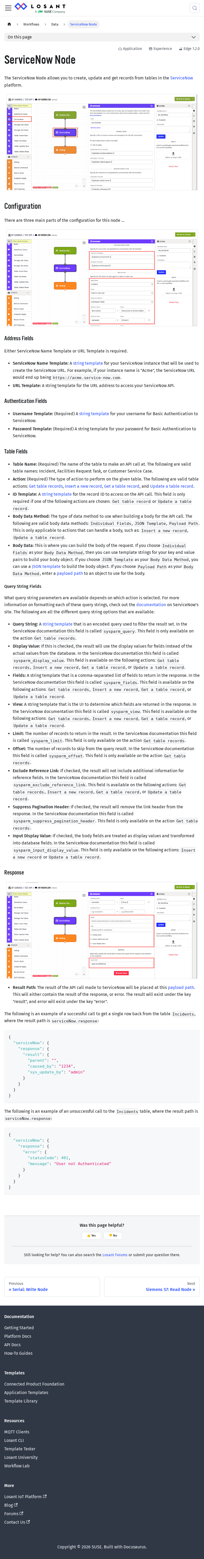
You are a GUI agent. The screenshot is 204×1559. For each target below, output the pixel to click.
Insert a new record (83, 486)
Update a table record (171, 486)
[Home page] (9, 24)
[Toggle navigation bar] (8, 8)
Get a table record (121, 486)
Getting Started (19, 1327)
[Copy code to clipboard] (193, 1036)
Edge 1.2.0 (192, 48)
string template (88, 363)
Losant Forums (115, 1255)
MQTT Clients (16, 1431)
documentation (151, 604)
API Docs (12, 1344)
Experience (163, 48)
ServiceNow (181, 77)
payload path (70, 573)
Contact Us (14, 1522)
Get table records (46, 486)
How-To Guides (18, 1353)
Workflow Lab (17, 1465)
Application (132, 48)
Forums (11, 1513)
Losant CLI (14, 1440)
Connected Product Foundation (34, 1384)
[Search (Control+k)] (195, 8)
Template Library (20, 1401)
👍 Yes (91, 1235)
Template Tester (19, 1448)
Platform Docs (17, 1336)
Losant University (21, 1457)
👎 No (113, 1235)
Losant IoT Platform (23, 1496)
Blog (8, 1505)
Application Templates (26, 1392)
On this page (20, 37)
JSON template (46, 566)
